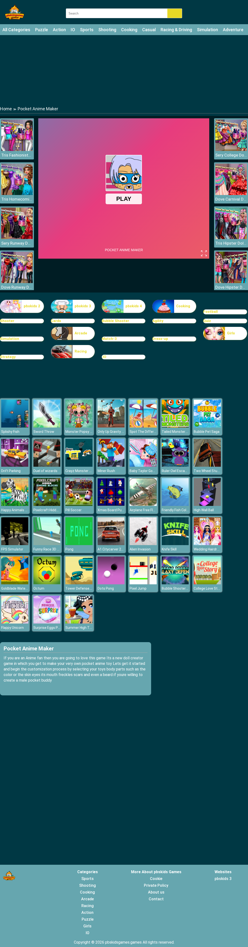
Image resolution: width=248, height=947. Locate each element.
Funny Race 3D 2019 (49, 549)
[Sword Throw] (47, 426)
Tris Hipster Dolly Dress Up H (231, 243)
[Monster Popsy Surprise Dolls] (79, 426)
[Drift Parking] (14, 465)
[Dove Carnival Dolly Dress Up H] (231, 193)
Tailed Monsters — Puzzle (182, 432)
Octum (38, 588)
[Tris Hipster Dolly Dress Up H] (231, 237)
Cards (56, 321)
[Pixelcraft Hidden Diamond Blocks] (47, 504)
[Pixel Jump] (143, 583)
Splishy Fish (10, 432)
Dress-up (160, 339)
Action (59, 29)
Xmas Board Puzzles (114, 510)
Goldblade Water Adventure (22, 588)
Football (210, 311)
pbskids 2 (32, 306)
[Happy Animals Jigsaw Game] (14, 504)
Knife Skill (169, 549)
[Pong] (79, 543)
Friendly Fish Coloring (178, 510)
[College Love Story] (207, 583)
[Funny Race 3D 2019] (47, 543)
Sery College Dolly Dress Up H (231, 155)
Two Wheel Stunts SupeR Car (217, 471)
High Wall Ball (204, 510)
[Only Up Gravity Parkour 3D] (111, 426)
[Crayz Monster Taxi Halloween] (79, 465)
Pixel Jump (138, 588)
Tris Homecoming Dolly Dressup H (17, 199)
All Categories (16, 29)
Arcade (81, 333)
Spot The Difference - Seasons (154, 432)
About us (156, 892)
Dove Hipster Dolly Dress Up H (231, 287)
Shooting (107, 29)
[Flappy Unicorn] (14, 622)
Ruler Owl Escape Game (180, 471)
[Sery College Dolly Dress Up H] (231, 149)
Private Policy (156, 885)
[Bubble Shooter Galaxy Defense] (175, 583)
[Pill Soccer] (79, 504)
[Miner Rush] (111, 465)
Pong (69, 549)
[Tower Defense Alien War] (79, 583)
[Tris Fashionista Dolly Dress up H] (17, 149)
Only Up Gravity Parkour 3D (118, 432)
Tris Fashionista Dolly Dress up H (17, 155)
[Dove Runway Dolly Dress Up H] (17, 281)
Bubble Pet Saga (206, 432)
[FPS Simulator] (14, 543)
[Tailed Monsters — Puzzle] (175, 426)
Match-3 (109, 339)
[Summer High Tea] (79, 622)
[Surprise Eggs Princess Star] (47, 622)
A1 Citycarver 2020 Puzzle (118, 549)
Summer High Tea (79, 628)
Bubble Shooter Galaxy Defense (186, 588)
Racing (81, 351)
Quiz (207, 321)
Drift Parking (11, 471)
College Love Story (208, 588)
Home (6, 108)
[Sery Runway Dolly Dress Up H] (17, 237)
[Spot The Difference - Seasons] (143, 426)
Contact (156, 899)
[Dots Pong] (111, 583)
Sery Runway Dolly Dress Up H (17, 243)
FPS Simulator (12, 549)
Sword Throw (43, 432)
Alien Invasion (140, 549)
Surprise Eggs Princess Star (55, 628)
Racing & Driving (176, 29)
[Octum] (47, 583)
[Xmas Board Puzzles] (111, 504)
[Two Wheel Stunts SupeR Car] (207, 465)
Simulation (207, 29)
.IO (104, 357)
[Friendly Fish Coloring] (175, 504)
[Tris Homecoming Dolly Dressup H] (17, 193)
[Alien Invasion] (143, 543)
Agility (157, 321)
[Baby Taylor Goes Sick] (143, 465)
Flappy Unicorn (12, 628)
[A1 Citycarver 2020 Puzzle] (111, 543)
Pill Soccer (73, 510)
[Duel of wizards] (47, 465)
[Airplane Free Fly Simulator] (143, 504)
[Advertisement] (124, 70)
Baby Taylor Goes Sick (147, 471)
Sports (86, 29)
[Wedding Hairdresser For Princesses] (207, 543)
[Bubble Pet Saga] (207, 426)
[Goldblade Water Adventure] (14, 583)
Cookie (156, 878)
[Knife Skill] (175, 543)
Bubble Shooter (115, 321)
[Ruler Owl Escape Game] (175, 465)
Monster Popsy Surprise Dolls (88, 432)
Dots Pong (106, 588)
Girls (231, 333)
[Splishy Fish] (14, 426)
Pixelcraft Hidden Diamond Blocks (59, 510)
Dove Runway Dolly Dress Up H (17, 287)
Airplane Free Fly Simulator (150, 510)
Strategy (8, 357)
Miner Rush (106, 471)
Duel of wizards (45, 471)
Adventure (233, 29)
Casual (149, 29)
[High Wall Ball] (207, 504)
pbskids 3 (83, 306)
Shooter (7, 321)
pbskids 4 (133, 306)
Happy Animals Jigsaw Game (23, 510)
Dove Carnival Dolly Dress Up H (231, 199)
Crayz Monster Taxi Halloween (88, 471)
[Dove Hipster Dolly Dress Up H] (231, 281)
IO (73, 29)
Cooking (129, 29)
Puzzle (41, 29)
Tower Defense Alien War (84, 588)
